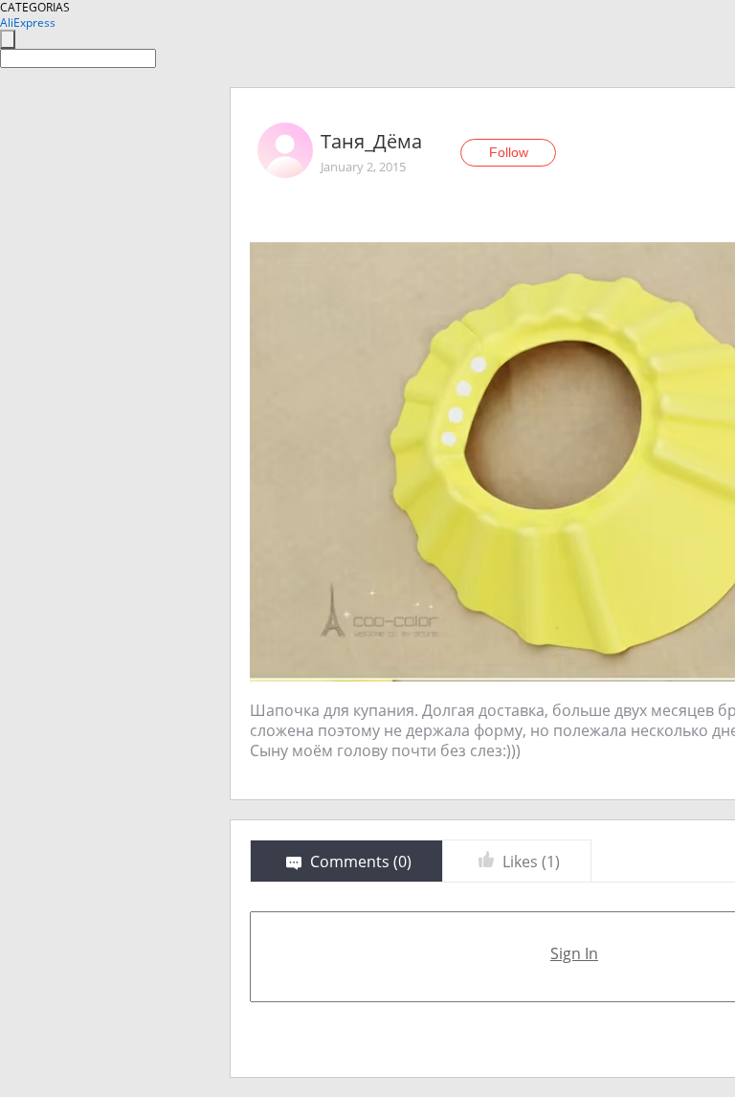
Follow (508, 152)
